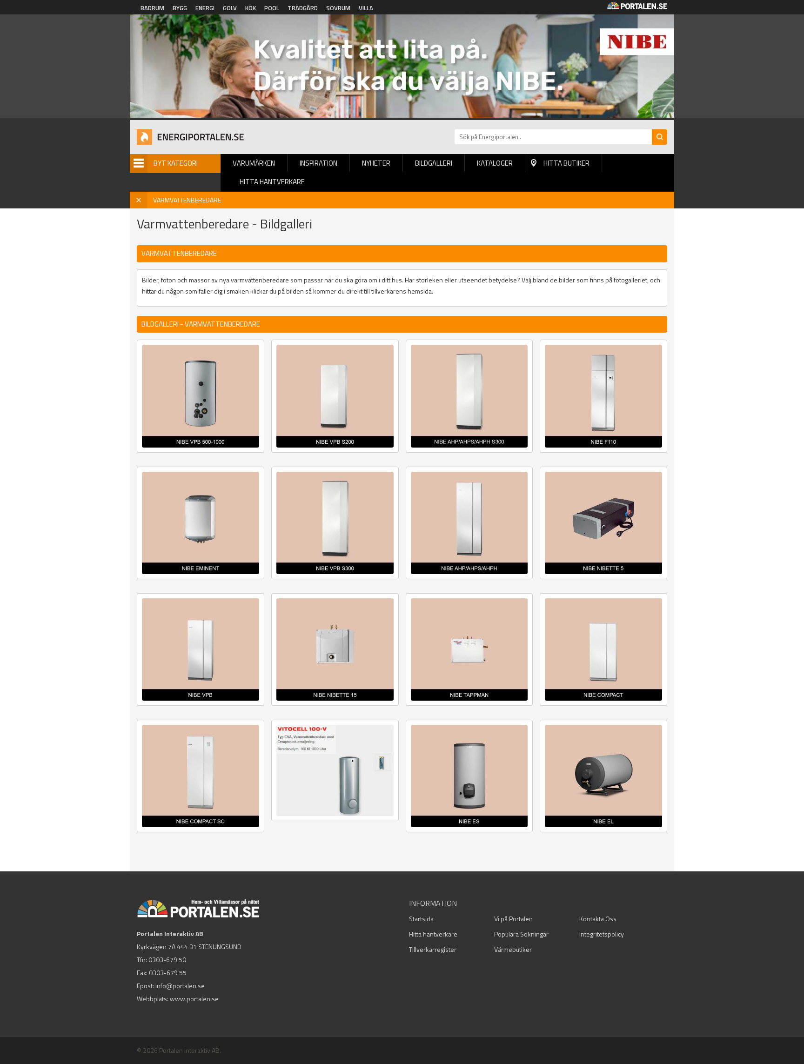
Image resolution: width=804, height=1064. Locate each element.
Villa (366, 8)
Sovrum (338, 8)
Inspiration (318, 163)
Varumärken (254, 163)
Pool (271, 8)
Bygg (180, 8)
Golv (230, 8)
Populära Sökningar (521, 934)
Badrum (152, 8)
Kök (250, 8)
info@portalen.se (180, 985)
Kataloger (495, 163)
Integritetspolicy (601, 934)
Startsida (421, 918)
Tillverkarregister (432, 949)
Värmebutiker (513, 949)
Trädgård (303, 8)
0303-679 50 (167, 959)
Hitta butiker (566, 163)
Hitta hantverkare (272, 181)
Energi (204, 8)
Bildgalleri (433, 163)
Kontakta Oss (597, 918)
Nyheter (376, 163)
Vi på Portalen (513, 918)
